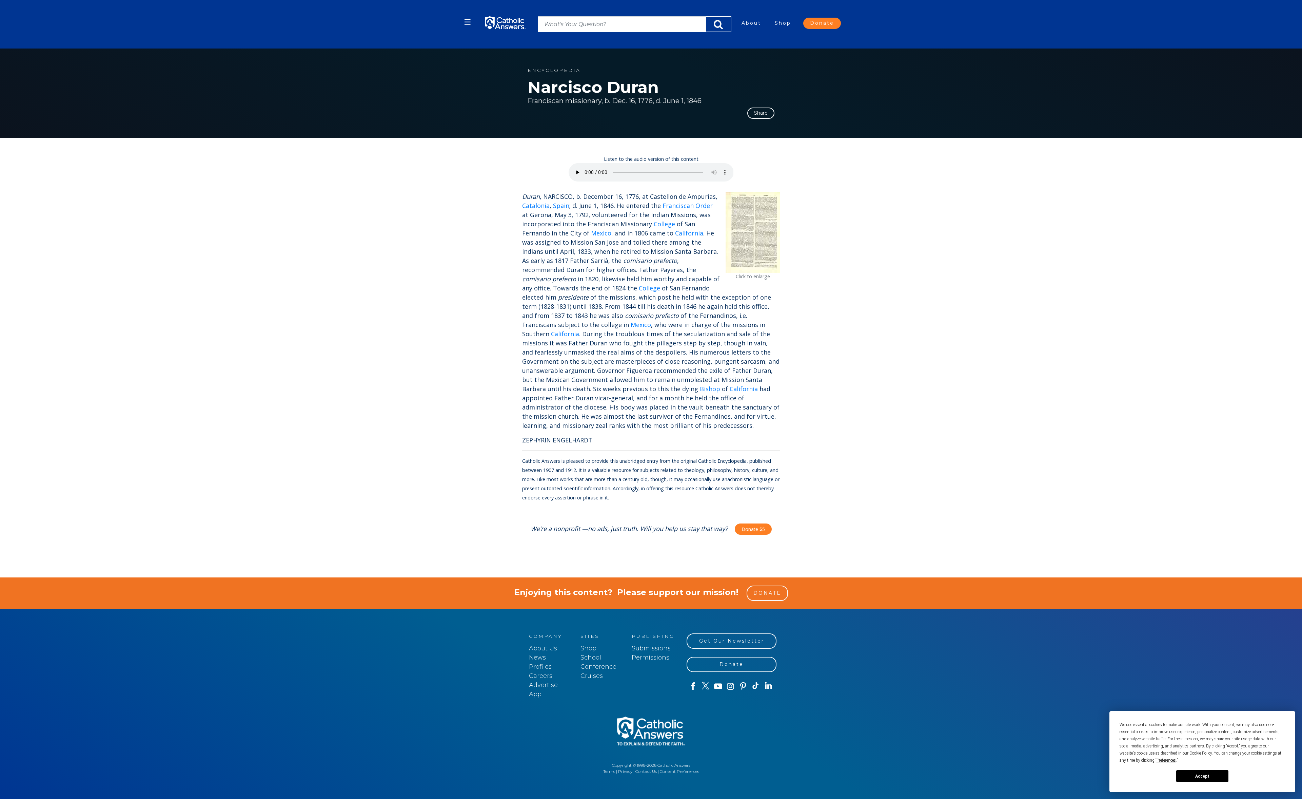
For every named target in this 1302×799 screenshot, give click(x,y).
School (590, 657)
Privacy (625, 771)
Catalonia (536, 206)
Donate (822, 23)
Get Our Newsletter (731, 641)
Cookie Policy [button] (1200, 753)
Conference (598, 666)
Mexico (601, 233)
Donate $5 (753, 529)
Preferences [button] (1166, 760)
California (689, 233)
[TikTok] (755, 686)
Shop (783, 23)
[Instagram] (730, 686)
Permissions (650, 657)
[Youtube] (718, 686)
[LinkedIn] (768, 686)
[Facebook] (693, 686)
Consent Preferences (679, 771)
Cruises (591, 676)
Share (761, 113)
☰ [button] (467, 22)
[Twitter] (705, 686)
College (664, 224)
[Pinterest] (743, 686)
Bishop (710, 389)
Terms (609, 771)
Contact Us (646, 771)
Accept (1202, 776)
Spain (561, 206)
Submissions (651, 648)
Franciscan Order (688, 206)
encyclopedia (554, 70)
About (751, 23)
